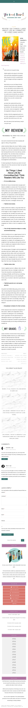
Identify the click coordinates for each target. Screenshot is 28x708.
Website (22, 53)
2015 (14, 665)
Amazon (22, 59)
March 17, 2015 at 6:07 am (11, 449)
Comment (3, 496)
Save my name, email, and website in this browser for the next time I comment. (13, 529)
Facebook (15, 589)
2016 (14, 662)
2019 (14, 654)
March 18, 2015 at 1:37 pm (11, 467)
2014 (14, 667)
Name (2, 508)
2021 (14, 649)
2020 (14, 652)
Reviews (14, 26)
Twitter (21, 55)
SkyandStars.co (18, 706)
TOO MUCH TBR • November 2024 (14, 626)
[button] (14, 1)
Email (2, 514)
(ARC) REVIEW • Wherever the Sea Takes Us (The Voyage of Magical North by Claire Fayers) (14, 412)
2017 (14, 660)
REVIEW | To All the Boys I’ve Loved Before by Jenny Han (14, 389)
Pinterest (15, 598)
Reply (4, 459)
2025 (14, 639)
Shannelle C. (8, 447)
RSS (15, 603)
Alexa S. (7, 465)
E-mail (15, 601)
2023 (14, 644)
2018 (14, 657)
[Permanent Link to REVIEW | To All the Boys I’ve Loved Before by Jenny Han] (14, 379)
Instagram (15, 595)
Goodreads (22, 57)
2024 (14, 641)
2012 (14, 673)
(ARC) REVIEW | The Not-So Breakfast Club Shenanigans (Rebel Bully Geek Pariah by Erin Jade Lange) (14, 436)
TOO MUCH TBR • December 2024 (14, 623)
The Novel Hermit (14, 16)
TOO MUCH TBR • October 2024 (14, 629)
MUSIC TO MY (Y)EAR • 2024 (14, 614)
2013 (14, 670)
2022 (14, 646)
